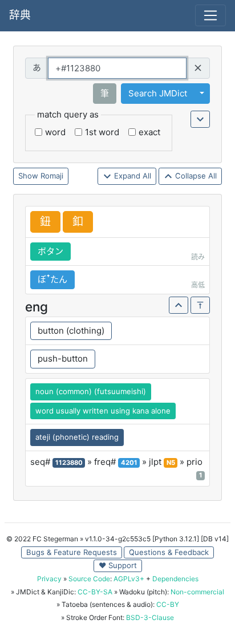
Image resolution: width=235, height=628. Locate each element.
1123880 (69, 463)
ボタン (50, 251)
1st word (102, 132)
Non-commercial (197, 592)
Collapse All (195, 175)
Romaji (51, 175)
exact (149, 132)
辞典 (20, 15)
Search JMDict (157, 93)
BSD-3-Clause (150, 617)
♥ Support (118, 565)
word (55, 132)
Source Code (89, 578)
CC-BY (167, 604)
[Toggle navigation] (210, 15)
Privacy (49, 578)
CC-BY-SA (95, 592)
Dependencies (175, 578)
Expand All (131, 175)
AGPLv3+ (129, 578)
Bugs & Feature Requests (71, 552)
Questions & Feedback (169, 552)
